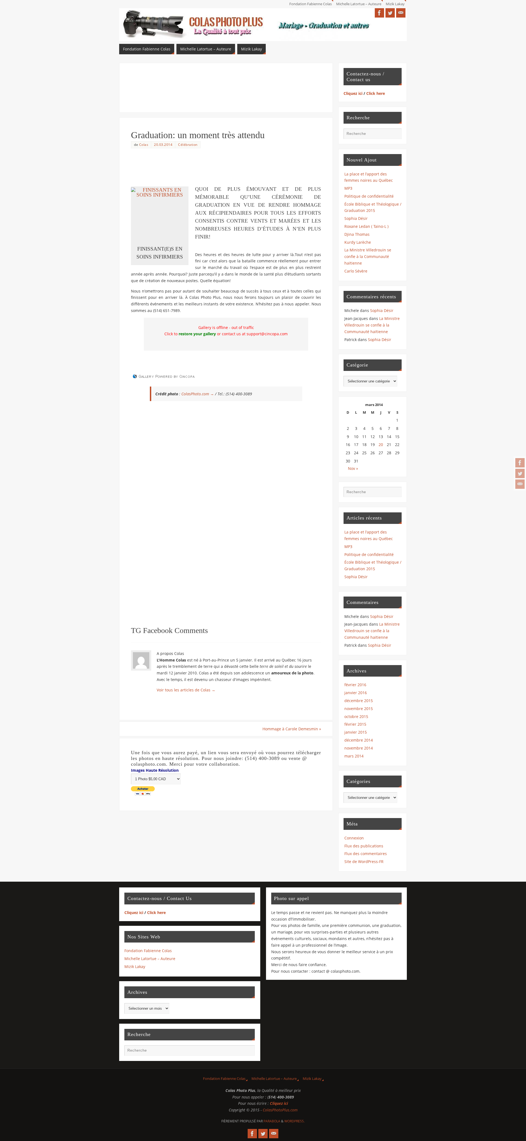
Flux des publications (363, 845)
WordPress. (294, 1121)
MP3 (348, 188)
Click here (375, 93)
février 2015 (355, 724)
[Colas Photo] (520, 462)
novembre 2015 (358, 708)
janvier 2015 (355, 732)
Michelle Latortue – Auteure (358, 4)
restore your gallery (197, 333)
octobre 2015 (356, 716)
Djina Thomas (357, 234)
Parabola (272, 1121)
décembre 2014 (358, 740)
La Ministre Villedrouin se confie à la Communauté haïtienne (367, 256)
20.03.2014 (163, 144)
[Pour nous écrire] (520, 484)
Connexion (354, 838)
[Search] (395, 135)
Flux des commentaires (365, 853)
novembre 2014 (358, 748)
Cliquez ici (353, 93)
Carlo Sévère (355, 271)
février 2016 (355, 684)
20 (381, 444)
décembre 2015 (358, 700)
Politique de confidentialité (369, 196)
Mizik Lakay (395, 4)
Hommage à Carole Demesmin (291, 728)
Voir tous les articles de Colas (186, 689)
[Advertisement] (226, 87)
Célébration (188, 144)
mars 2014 (354, 756)
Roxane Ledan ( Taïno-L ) (366, 226)
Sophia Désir (356, 218)
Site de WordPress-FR (364, 861)
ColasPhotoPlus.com (280, 1109)
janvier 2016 (355, 692)
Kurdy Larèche (357, 242)
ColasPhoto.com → (197, 393)
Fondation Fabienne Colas (310, 4)
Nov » (353, 468)
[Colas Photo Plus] (520, 473)
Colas (143, 144)
